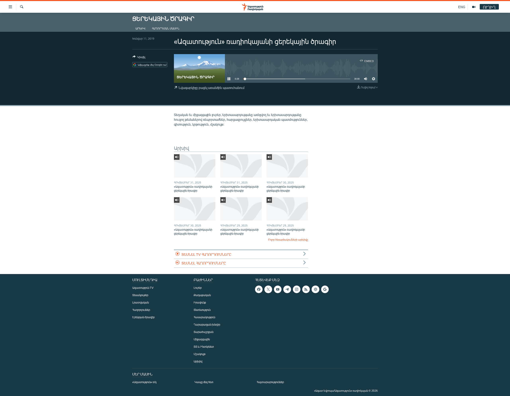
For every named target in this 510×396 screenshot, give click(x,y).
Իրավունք (200, 302)
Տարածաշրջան (203, 332)
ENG (461, 7)
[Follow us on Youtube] (277, 289)
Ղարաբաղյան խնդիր (207, 324)
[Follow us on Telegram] (287, 289)
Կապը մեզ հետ (203, 382)
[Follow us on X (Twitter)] (268, 289)
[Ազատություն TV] (474, 7)
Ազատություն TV (142, 287)
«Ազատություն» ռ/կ (144, 382)
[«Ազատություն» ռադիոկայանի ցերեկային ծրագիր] (194, 166)
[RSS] (306, 289)
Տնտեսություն (202, 309)
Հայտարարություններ (270, 382)
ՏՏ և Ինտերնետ (204, 346)
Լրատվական (140, 302)
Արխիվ (140, 28)
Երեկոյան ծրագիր (143, 317)
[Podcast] (315, 289)
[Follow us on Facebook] (259, 289)
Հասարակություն (204, 317)
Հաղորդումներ (141, 309)
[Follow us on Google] (325, 289)
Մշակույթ (199, 354)
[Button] (138, 57)
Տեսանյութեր (140, 295)
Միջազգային (202, 339)
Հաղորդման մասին (165, 28)
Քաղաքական (202, 295)
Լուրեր (198, 287)
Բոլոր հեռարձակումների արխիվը (288, 239)
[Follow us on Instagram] (296, 289)
